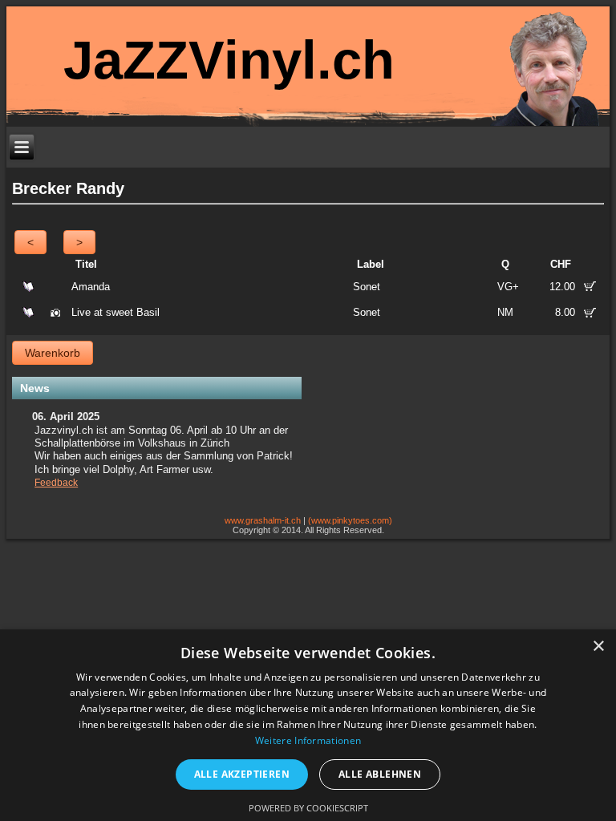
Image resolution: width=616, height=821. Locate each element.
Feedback (56, 482)
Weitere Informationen (308, 740)
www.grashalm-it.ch (263, 520)
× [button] (598, 647)
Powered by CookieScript (308, 808)
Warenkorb (52, 352)
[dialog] (308, 725)
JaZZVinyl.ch (229, 60)
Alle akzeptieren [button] (242, 774)
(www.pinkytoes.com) (350, 520)
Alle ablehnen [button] (379, 774)
